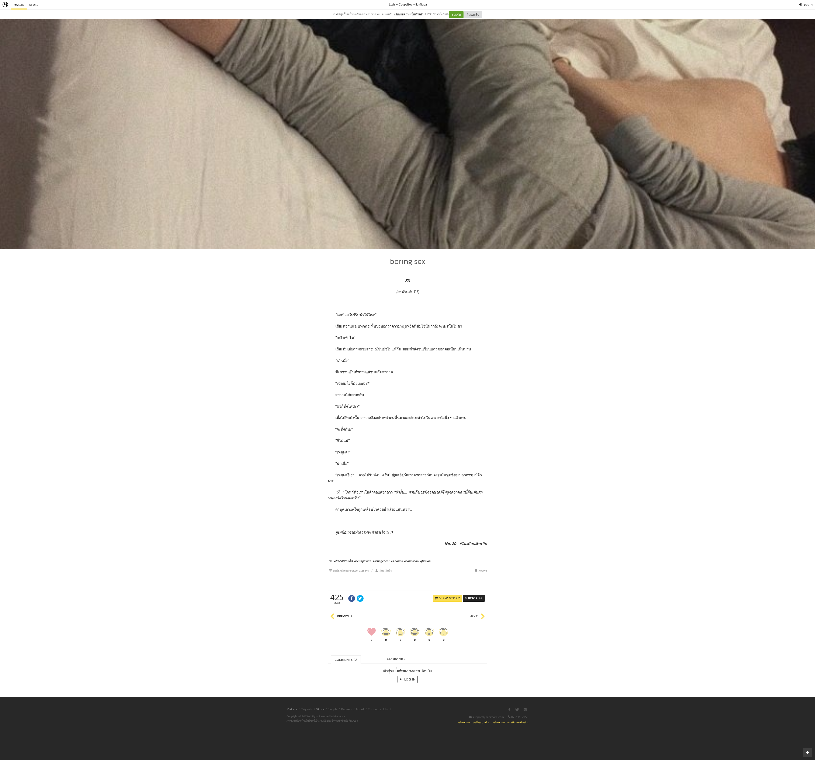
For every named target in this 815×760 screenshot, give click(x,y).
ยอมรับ (456, 14)
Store (33, 4)
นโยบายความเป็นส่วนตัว (408, 14)
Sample (332, 709)
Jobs (385, 709)
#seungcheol (381, 560)
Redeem (346, 709)
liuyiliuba (421, 4)
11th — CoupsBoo (400, 4)
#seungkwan (362, 560)
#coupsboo (411, 560)
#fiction (425, 560)
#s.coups (397, 560)
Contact (373, 709)
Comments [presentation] (345, 659)
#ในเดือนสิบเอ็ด (343, 560)
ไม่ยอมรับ (473, 14)
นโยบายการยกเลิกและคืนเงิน (510, 722)
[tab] (346, 659)
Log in (409, 679)
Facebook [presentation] (396, 660)
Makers (19, 4)
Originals (307, 709)
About (360, 709)
